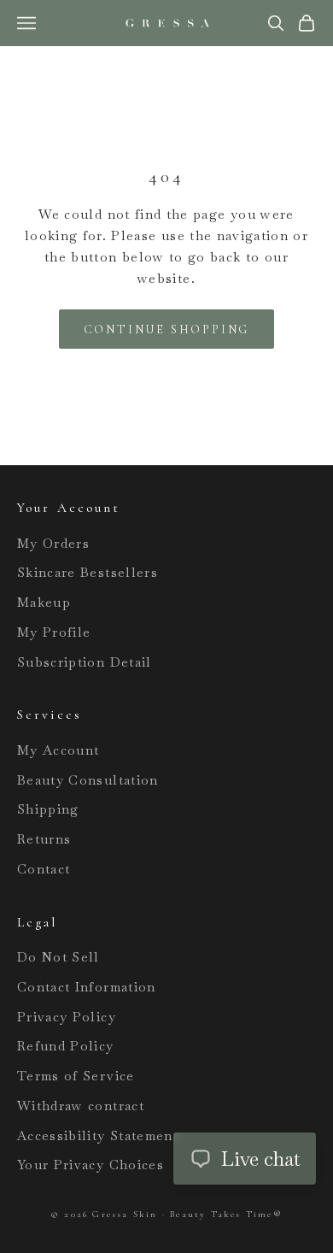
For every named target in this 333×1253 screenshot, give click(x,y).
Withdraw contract (80, 1105)
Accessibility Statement (97, 1135)
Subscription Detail (84, 662)
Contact (43, 869)
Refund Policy (65, 1046)
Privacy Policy (66, 1017)
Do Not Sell (58, 957)
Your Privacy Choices (90, 1164)
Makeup (44, 602)
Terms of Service (76, 1076)
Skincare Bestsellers (87, 572)
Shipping (48, 809)
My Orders (53, 543)
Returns (44, 839)
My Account (58, 750)
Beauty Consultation (88, 780)
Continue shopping (167, 329)
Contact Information (86, 987)
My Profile (54, 632)
